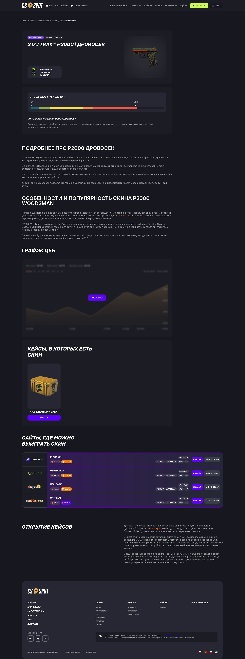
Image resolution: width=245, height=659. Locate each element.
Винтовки (100, 618)
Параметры (133, 614)
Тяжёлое (100, 621)
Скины (134, 6)
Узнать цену (97, 298)
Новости (32, 616)
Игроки (169, 6)
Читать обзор (212, 460)
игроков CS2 (123, 215)
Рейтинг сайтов (58, 6)
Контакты (91, 652)
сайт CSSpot (153, 528)
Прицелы (132, 611)
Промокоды (81, 6)
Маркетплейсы (119, 6)
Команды (33, 624)
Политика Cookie (73, 652)
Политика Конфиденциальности (43, 652)
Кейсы (148, 6)
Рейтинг (32, 603)
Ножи (98, 607)
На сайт (197, 460)
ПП (97, 614)
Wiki (29, 620)
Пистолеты (101, 611)
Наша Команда (199, 603)
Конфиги (132, 607)
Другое (99, 624)
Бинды (158, 6)
